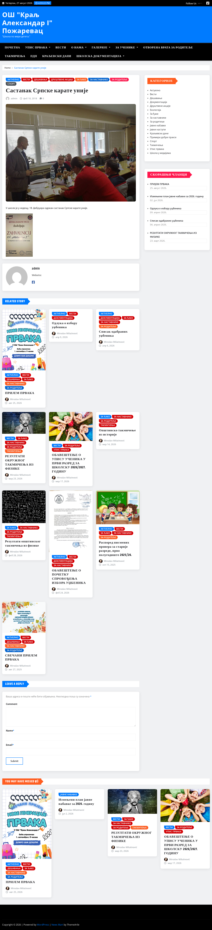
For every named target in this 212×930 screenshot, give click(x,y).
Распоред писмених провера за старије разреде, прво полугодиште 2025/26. (115, 548)
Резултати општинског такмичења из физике (23, 543)
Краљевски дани (56, 56)
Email (10, 744)
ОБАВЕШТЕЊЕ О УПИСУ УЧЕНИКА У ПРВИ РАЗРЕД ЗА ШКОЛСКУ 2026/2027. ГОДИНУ (69, 463)
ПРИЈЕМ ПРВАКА (19, 393)
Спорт (153, 141)
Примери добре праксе (163, 137)
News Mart (57, 924)
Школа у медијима (160, 153)
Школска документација (99, 56)
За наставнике (158, 117)
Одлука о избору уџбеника (64, 325)
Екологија (155, 109)
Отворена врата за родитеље (168, 48)
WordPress (43, 924)
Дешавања (156, 98)
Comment (11, 704)
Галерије (100, 48)
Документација (158, 102)
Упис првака (36, 48)
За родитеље (157, 121)
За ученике (126, 48)
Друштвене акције (160, 105)
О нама (77, 48)
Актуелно (155, 90)
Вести (61, 48)
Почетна (12, 48)
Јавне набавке (158, 125)
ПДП (33, 56)
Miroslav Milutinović (20, 399)
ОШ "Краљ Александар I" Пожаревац (27, 22)
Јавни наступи (158, 129)
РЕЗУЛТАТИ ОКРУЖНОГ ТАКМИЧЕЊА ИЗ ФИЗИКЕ (19, 462)
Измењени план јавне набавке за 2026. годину (177, 196)
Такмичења (15, 56)
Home (7, 67)
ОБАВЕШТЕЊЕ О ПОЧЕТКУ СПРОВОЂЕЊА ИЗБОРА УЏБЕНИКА (69, 576)
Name (10, 730)
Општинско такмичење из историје (117, 432)
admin (14, 98)
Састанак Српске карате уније (30, 67)
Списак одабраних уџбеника (113, 333)
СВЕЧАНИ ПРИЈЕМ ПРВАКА (21, 657)
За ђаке (154, 113)
